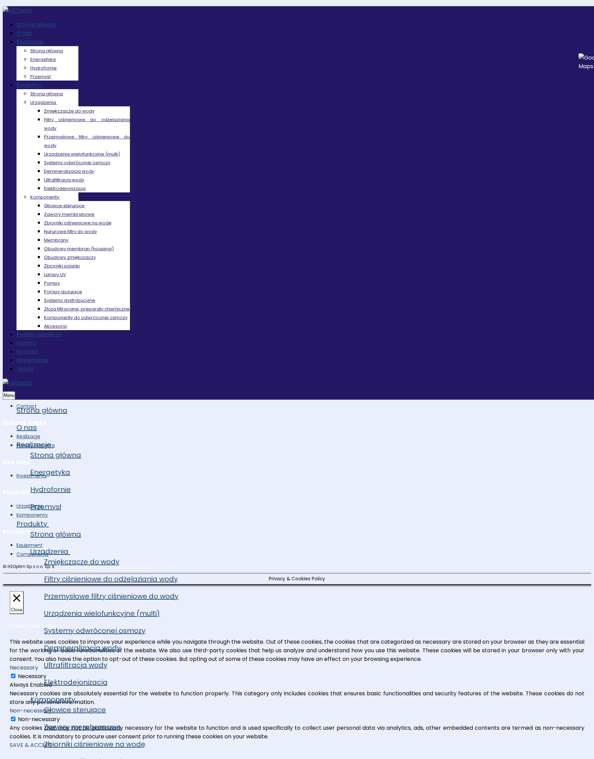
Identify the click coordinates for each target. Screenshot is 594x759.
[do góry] (561, 744)
